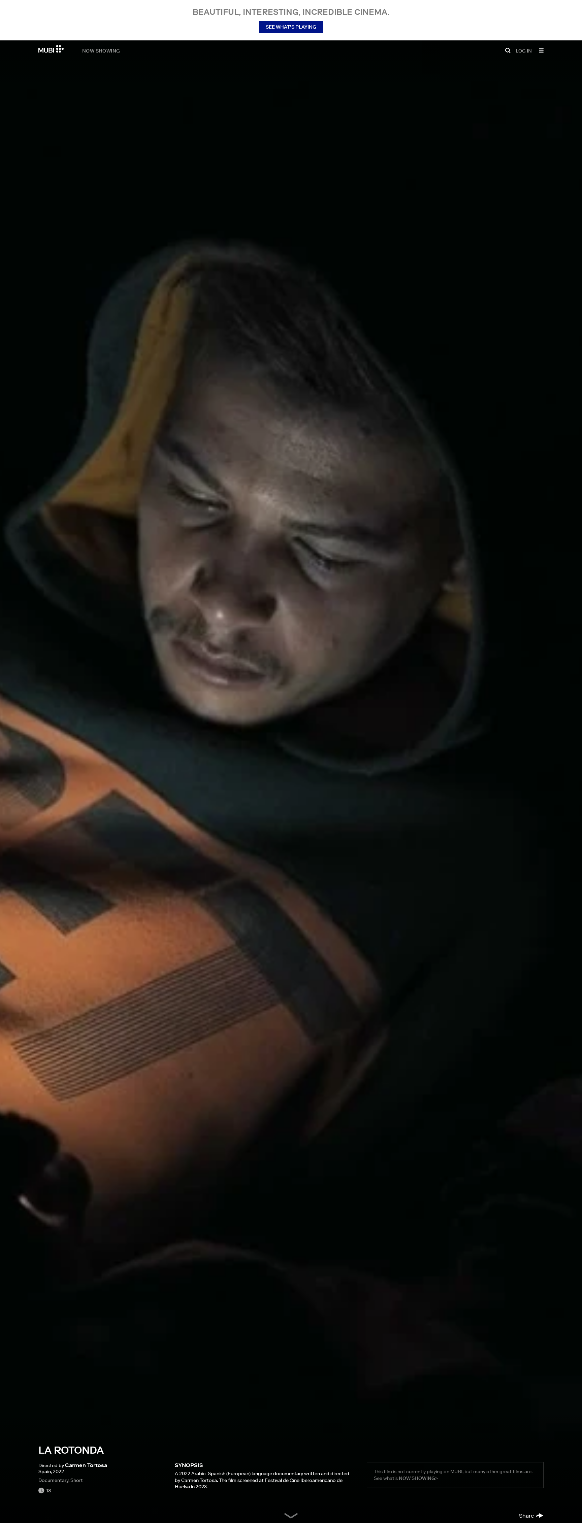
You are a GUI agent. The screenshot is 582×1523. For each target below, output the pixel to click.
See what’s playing (291, 27)
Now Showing (101, 50)
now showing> (418, 1478)
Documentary (53, 1480)
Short (76, 1480)
